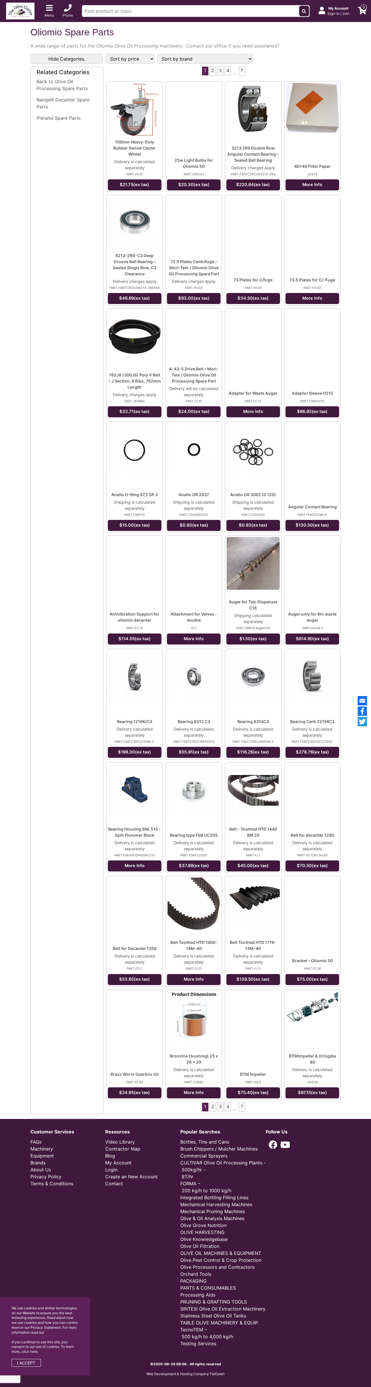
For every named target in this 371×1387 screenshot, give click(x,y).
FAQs (35, 1142)
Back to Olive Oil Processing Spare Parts (62, 85)
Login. (112, 1170)
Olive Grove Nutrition (203, 1225)
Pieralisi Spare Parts (59, 118)
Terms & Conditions (51, 1183)
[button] (273, 1145)
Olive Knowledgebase (204, 1239)
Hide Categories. (66, 59)
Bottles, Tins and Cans (204, 1142)
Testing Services (198, 1343)
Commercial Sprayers (204, 1156)
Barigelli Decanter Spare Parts (63, 103)
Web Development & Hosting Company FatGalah (185, 1374)
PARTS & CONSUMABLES (208, 1288)
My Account (118, 1163)
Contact (114, 1183)
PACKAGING (193, 1281)
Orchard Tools (195, 1274)
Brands (38, 1163)
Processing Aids (197, 1295)
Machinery (41, 1149)
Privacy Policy (45, 1177)
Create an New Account (131, 1177)
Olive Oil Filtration (199, 1246)
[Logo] (20, 10)
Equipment (42, 1156)
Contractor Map (122, 1149)
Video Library (120, 1142)
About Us (40, 1170)
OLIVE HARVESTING (202, 1232)
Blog (110, 1156)
